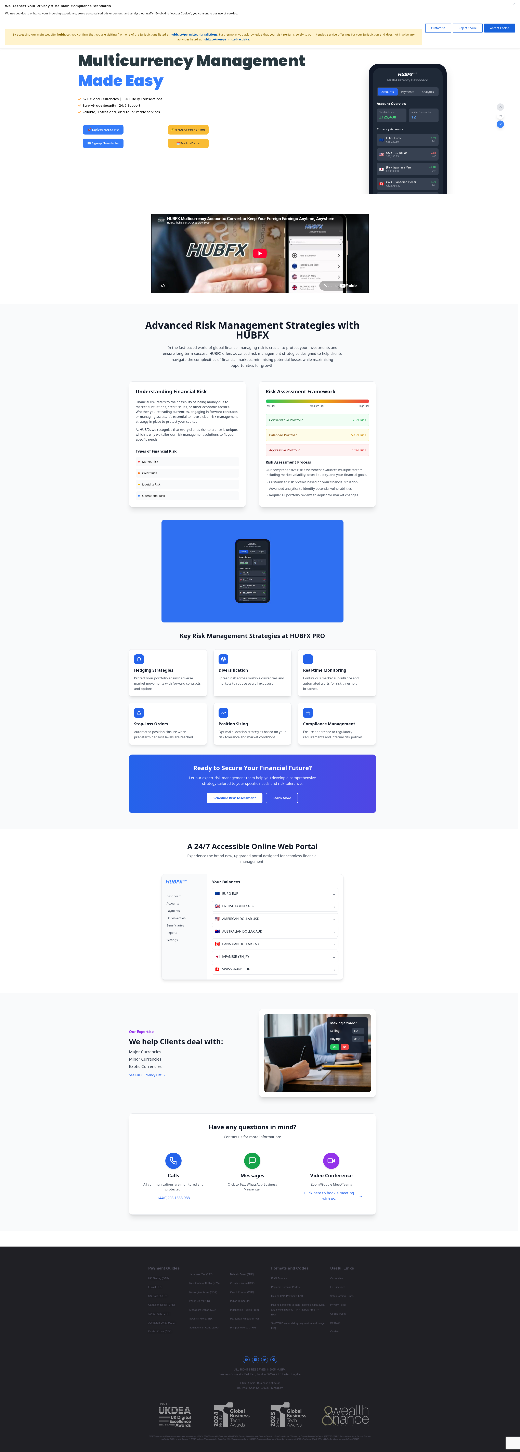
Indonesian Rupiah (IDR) (244, 1310)
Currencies (336, 1278)
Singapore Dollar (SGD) (203, 1310)
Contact (334, 1331)
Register (335, 1322)
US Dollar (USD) (157, 1296)
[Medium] (255, 1359)
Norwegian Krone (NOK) (203, 1292)
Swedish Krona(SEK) (201, 1318)
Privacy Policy (338, 1304)
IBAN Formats (279, 1278)
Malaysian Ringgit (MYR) (244, 1318)
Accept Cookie (499, 28)
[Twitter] (264, 1359)
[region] (260, 24)
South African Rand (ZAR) (204, 1327)
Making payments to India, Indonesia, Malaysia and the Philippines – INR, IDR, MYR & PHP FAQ (298, 1309)
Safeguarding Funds (342, 1296)
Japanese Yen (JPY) (201, 1274)
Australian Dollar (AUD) (161, 1322)
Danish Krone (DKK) (160, 1331)
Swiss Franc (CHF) (159, 1313)
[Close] (515, 3)
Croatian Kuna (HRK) (242, 1283)
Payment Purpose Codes (285, 1287)
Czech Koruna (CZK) (242, 1292)
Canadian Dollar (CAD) (161, 1304)
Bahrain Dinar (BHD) (242, 1274)
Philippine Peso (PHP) (243, 1327)
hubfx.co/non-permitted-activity (226, 39)
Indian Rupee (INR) (241, 1301)
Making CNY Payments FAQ (287, 1296)
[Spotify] (273, 1359)
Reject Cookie (468, 28)
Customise (438, 28)
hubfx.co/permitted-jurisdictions (193, 34)
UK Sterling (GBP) (158, 1278)
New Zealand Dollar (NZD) (204, 1283)
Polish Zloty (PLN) (199, 1301)
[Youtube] (246, 1359)
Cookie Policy (338, 1313)
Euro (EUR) (154, 1287)
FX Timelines (337, 1287)
